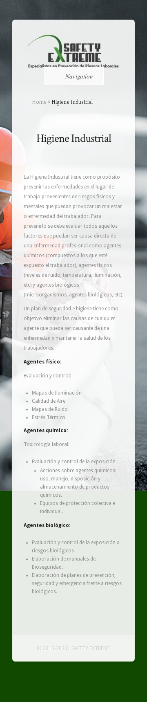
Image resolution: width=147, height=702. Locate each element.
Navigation (79, 76)
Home (39, 101)
